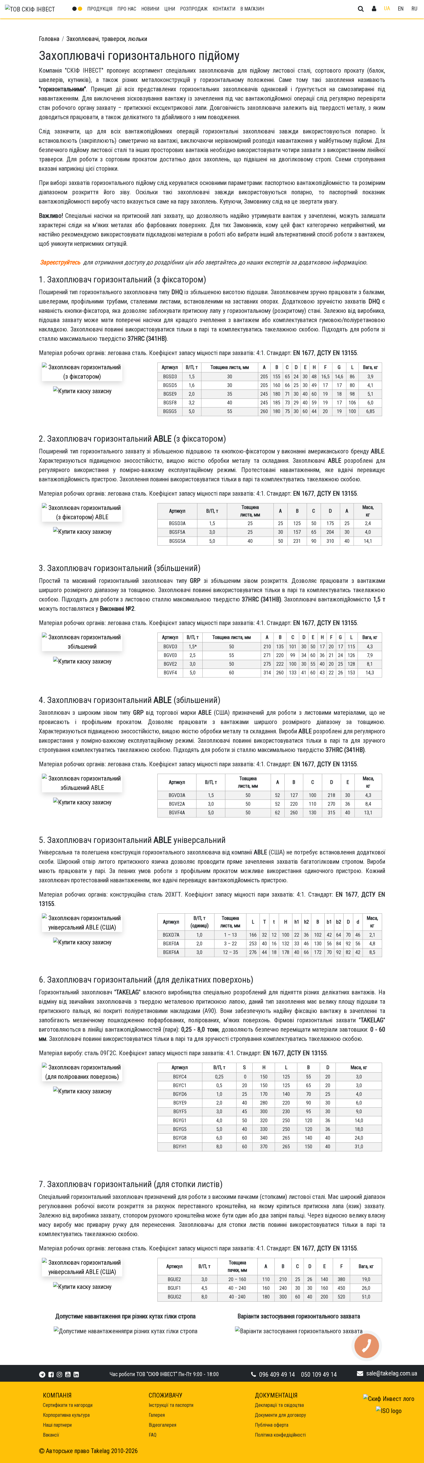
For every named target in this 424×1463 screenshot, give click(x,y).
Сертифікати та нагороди (67, 1405)
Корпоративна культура (66, 1415)
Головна (49, 39)
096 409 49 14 (277, 1374)
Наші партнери (57, 1425)
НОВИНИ (150, 9)
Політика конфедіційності (280, 1435)
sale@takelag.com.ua (391, 1373)
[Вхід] (374, 9)
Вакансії (51, 1435)
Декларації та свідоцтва (279, 1405)
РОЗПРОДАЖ (194, 9)
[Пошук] (361, 9)
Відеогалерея (162, 1425)
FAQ (152, 1435)
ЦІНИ (169, 9)
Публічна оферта (271, 1425)
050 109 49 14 (319, 1374)
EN (401, 9)
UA (387, 8)
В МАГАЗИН (252, 9)
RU (414, 9)
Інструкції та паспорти (171, 1405)
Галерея (157, 1415)
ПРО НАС (126, 9)
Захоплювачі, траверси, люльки (106, 39)
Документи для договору (280, 1415)
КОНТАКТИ (224, 9)
